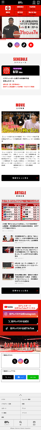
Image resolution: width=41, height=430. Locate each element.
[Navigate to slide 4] (24, 39)
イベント (24, 413)
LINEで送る (33, 377)
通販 (2, 417)
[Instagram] (17, 44)
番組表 (34, 424)
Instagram (20, 361)
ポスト (9, 377)
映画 (23, 404)
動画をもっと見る (20, 178)
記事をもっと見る (20, 290)
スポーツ (3, 408)
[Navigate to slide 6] (38, 39)
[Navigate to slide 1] (3, 39)
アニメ (24, 408)
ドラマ (3, 399)
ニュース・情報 (26, 399)
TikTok (26, 361)
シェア (22, 377)
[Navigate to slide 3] (17, 39)
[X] (10, 44)
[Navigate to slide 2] (10, 39)
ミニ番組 (3, 413)
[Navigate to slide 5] (31, 39)
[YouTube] (30, 44)
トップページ (6, 424)
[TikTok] (23, 44)
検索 (20, 424)
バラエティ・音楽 (6, 404)
